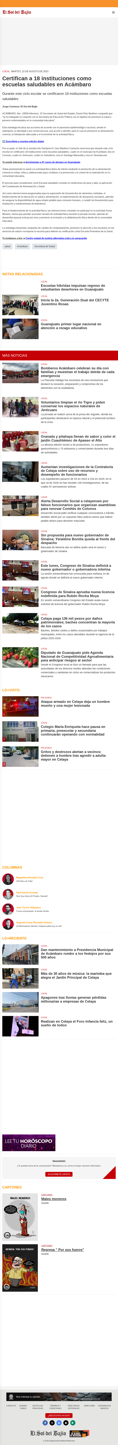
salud (7, 246)
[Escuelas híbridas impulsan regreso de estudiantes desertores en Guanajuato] (20, 285)
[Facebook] (45, 1422)
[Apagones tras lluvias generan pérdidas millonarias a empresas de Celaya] (20, 1002)
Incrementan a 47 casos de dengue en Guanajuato (53, 162)
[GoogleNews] (59, 1422)
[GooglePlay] (72, 1422)
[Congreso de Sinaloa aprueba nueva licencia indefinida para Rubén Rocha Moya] (20, 598)
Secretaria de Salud (45, 246)
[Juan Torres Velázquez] (8, 909)
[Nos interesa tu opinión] (59, 1397)
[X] (52, 1422)
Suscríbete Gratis (59, 1174)
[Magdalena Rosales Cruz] (8, 879)
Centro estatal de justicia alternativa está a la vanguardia (56, 238)
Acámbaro (22, 246)
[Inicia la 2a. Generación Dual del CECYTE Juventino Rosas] (20, 305)
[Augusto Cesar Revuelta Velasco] (8, 924)
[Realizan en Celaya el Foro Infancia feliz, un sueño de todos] (20, 1026)
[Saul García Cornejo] (8, 894)
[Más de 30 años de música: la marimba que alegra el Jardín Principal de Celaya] (20, 978)
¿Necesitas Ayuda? (59, 1415)
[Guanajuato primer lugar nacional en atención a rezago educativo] (20, 329)
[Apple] (65, 1422)
